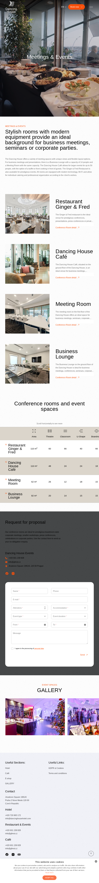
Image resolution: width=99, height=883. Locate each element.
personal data (39, 648)
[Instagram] (13, 854)
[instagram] (13, 573)
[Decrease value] (45, 608)
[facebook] (7, 573)
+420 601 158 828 (16, 558)
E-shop (8, 778)
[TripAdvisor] (19, 854)
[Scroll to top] (91, 853)
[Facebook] (7, 854)
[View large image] (35, 716)
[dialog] (49, 870)
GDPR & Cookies (56, 768)
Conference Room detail (66, 227)
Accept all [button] (49, 878)
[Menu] (91, 7)
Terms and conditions (58, 773)
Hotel (7, 768)
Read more (49, 873)
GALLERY (9, 783)
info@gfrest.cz (14, 562)
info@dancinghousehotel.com (18, 818)
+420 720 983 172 (13, 815)
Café (7, 773)
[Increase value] (45, 607)
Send (82, 655)
